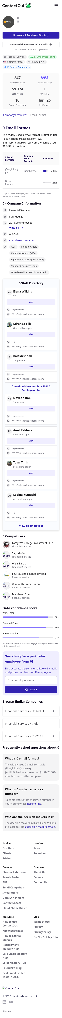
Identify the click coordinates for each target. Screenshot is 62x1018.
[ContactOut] (18, 5)
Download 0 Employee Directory (31, 35)
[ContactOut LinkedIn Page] (4, 1002)
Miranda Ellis (22, 323)
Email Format (38, 115)
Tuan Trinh (20, 462)
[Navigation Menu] (56, 5)
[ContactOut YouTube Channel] (11, 1002)
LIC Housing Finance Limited (29, 574)
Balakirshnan (22, 356)
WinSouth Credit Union (26, 584)
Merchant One (21, 594)
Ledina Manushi (24, 494)
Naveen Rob (22, 397)
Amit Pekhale (22, 430)
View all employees (31, 526)
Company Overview (15, 115)
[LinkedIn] (18, 21)
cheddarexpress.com (21, 240)
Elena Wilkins (22, 291)
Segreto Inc (19, 553)
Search (33, 689)
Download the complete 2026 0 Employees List (31, 388)
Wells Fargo (19, 563)
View (31, 302)
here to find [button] (34, 803)
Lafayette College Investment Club (32, 543)
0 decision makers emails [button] (40, 827)
